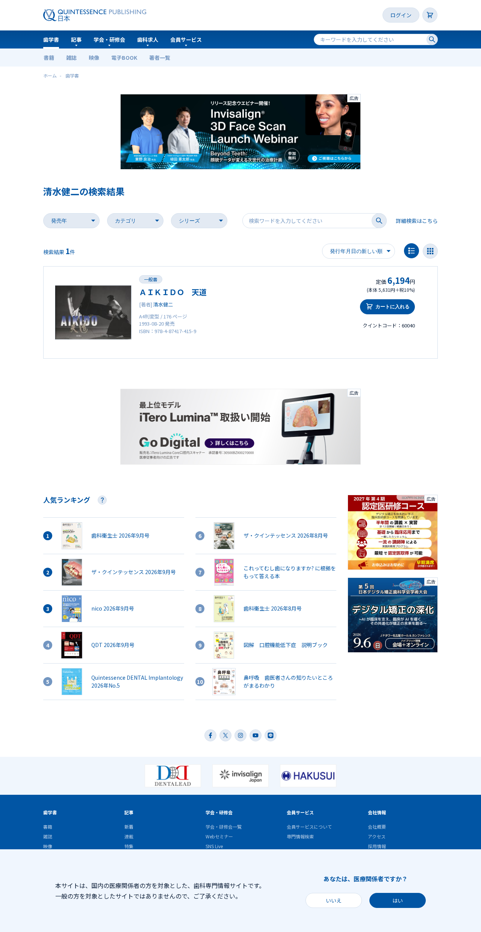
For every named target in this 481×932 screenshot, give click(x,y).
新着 (128, 826)
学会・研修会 (109, 39)
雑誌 (71, 57)
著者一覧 (159, 57)
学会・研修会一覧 (224, 826)
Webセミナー (219, 836)
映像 (94, 57)
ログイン (400, 15)
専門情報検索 (300, 836)
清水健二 (163, 304)
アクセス (377, 836)
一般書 (150, 279)
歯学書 (51, 39)
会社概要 (377, 826)
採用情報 (377, 846)
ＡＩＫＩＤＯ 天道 (173, 291)
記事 (76, 39)
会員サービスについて (309, 826)
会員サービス (186, 39)
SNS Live (214, 846)
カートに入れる (392, 306)
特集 (128, 846)
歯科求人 (147, 39)
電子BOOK (124, 57)
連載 (128, 836)
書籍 (49, 57)
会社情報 (377, 812)
